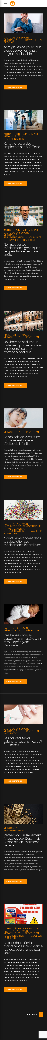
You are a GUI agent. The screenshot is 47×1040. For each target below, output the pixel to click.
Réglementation (14, 138)
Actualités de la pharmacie (21, 134)
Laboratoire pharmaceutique (22, 526)
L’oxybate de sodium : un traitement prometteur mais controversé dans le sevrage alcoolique (23, 347)
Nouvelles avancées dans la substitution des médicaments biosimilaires (22, 541)
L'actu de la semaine (16, 37)
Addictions (10, 334)
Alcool (26, 334)
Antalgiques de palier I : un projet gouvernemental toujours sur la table (22, 50)
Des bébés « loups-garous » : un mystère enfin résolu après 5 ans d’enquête (23, 640)
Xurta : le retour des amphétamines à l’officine (22, 145)
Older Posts (31, 1014)
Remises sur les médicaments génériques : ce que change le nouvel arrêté (22, 250)
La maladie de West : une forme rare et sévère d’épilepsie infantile (22, 440)
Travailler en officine (23, 41)
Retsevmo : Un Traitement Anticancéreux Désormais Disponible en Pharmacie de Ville (22, 840)
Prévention (32, 337)
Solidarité (34, 237)
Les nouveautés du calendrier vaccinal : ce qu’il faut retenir (23, 741)
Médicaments (12, 40)
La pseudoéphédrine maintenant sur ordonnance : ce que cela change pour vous (23, 948)
